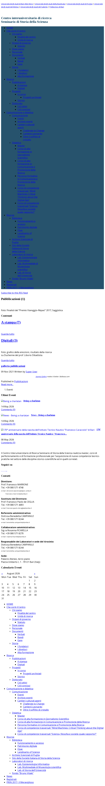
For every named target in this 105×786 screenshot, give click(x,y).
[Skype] (4, 470)
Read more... (7, 384)
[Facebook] (1, 470)
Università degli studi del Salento (34, 7)
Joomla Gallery (41, 376)
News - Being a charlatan (43, 415)
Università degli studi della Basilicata (50, 4)
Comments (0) (8, 409)
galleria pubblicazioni (13, 366)
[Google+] (3, 470)
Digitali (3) (9, 340)
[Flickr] (5, 470)
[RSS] (6, 470)
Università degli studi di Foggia (79, 4)
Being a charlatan (31, 401)
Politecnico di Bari (56, 7)
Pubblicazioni (21, 381)
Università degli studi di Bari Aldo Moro (17, 4)
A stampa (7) (11, 322)
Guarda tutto (7, 334)
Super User (31, 371)
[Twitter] (2, 470)
